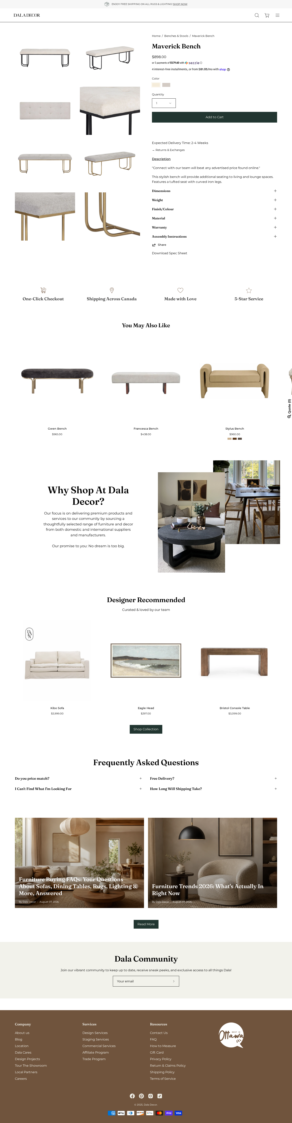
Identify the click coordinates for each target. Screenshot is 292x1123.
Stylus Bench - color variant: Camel (230, 439)
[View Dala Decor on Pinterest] (141, 1096)
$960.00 (234, 434)
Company (23, 1024)
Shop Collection (146, 729)
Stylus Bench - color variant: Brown (240, 439)
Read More (146, 924)
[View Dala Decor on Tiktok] (160, 1096)
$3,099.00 (234, 713)
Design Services (95, 1033)
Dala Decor (150, 1104)
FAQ (153, 1039)
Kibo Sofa (57, 708)
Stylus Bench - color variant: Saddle (235, 439)
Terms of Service (163, 1079)
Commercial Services (99, 1046)
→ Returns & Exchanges (168, 150)
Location (22, 1046)
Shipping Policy (162, 1072)
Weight (157, 200)
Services (89, 1024)
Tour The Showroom (31, 1065)
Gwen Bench (57, 428)
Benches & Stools (176, 36)
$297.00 (146, 713)
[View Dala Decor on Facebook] (132, 1096)
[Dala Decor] (27, 15)
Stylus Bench (234, 428)
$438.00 (146, 434)
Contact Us (159, 1033)
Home (156, 36)
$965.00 (57, 434)
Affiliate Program (95, 1052)
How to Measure (163, 1046)
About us (22, 1033)
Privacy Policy (160, 1059)
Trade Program (94, 1059)
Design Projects (27, 1059)
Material (158, 218)
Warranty (159, 227)
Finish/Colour (163, 209)
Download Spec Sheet (169, 253)
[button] (214, 63)
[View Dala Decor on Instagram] (151, 1096)
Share (162, 245)
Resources (158, 1024)
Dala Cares (23, 1052)
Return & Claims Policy (168, 1065)
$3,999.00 (57, 713)
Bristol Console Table (235, 708)
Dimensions (161, 191)
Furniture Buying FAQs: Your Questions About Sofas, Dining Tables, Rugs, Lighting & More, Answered (78, 886)
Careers (21, 1079)
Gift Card (157, 1052)
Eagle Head (146, 708)
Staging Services (95, 1039)
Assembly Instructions (169, 236)
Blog (18, 1039)
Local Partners (26, 1072)
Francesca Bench (146, 428)
